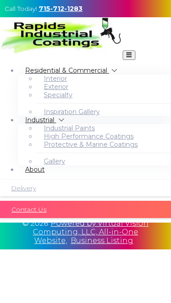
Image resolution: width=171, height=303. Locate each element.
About (35, 169)
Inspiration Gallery (72, 112)
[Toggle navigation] (129, 55)
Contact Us (29, 209)
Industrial (40, 120)
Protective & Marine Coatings (91, 144)
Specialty (58, 95)
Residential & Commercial (67, 70)
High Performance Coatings (89, 136)
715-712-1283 (61, 9)
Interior (55, 79)
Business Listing (102, 240)
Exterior (56, 87)
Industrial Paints (69, 128)
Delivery (23, 188)
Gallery (54, 161)
